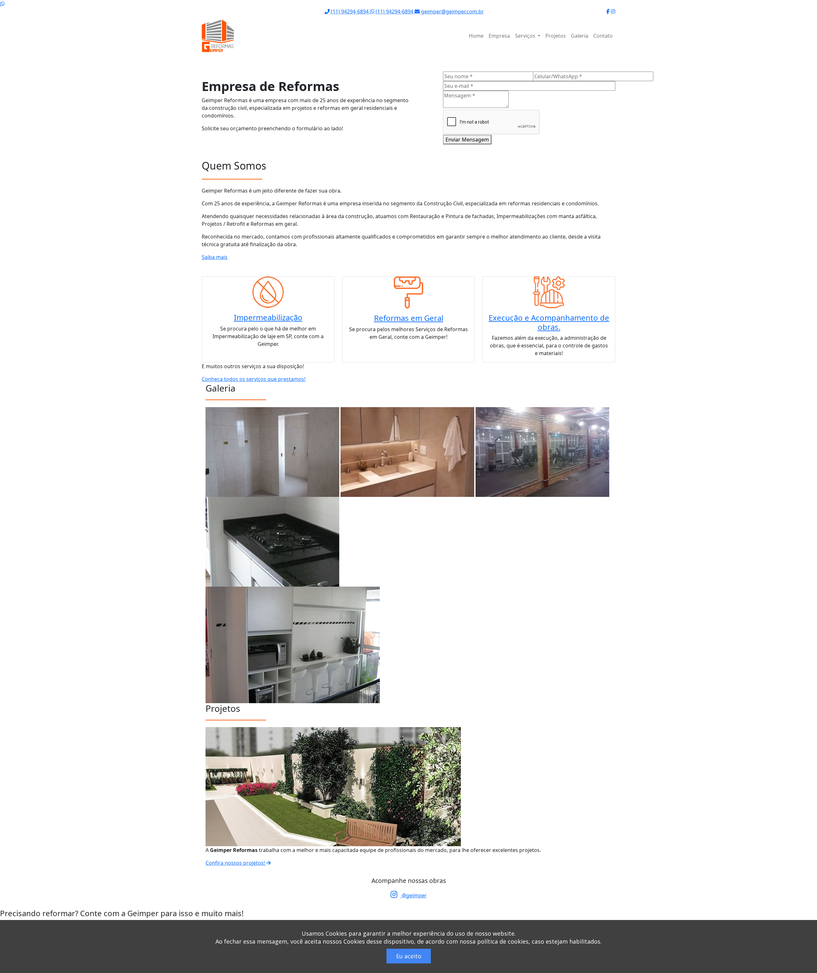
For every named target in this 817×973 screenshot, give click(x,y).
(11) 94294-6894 (350, 11)
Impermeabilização (268, 317)
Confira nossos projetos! (236, 862)
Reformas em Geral (408, 318)
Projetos (555, 35)
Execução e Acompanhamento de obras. (549, 322)
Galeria (579, 35)
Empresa (499, 35)
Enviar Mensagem (467, 139)
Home (476, 35)
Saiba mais (215, 257)
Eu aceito (408, 956)
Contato (603, 35)
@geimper (414, 895)
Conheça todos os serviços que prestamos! (253, 379)
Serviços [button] (525, 35)
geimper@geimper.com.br (452, 11)
